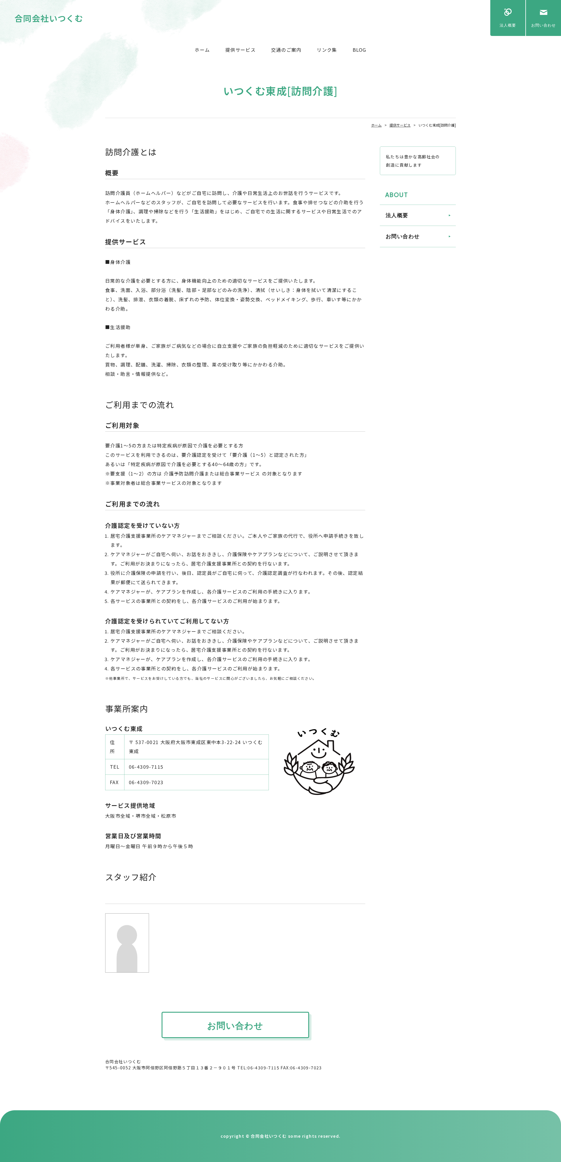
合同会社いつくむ (49, 18)
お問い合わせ (543, 25)
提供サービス (240, 49)
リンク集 (327, 49)
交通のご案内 (286, 49)
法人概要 (508, 25)
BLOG (359, 49)
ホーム (202, 49)
